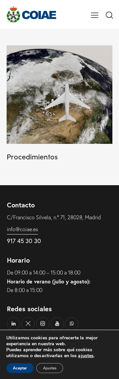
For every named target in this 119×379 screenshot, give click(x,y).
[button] (95, 14)
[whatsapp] (71, 323)
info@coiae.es (22, 229)
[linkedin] (13, 323)
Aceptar (20, 368)
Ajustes (50, 368)
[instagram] (42, 323)
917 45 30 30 (24, 241)
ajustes (86, 356)
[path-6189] (28, 323)
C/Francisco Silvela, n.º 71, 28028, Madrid (54, 217)
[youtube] (57, 323)
